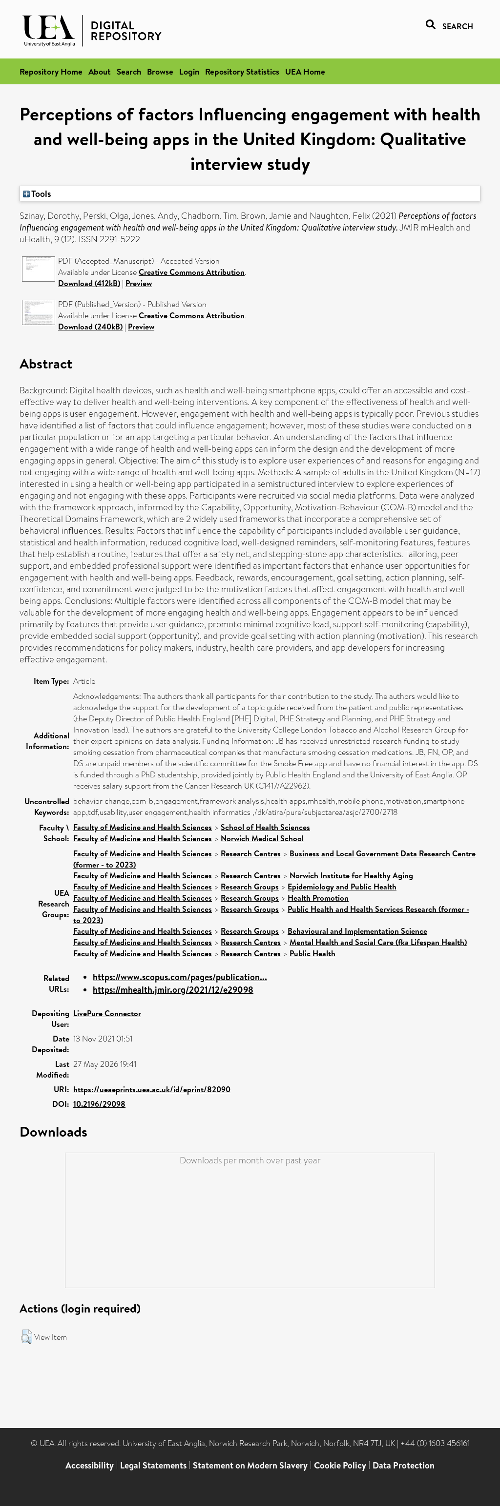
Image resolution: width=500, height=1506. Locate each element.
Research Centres (251, 853)
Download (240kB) (90, 326)
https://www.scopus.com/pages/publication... (180, 977)
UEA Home (305, 71)
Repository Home (51, 71)
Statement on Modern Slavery (250, 1465)
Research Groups (250, 886)
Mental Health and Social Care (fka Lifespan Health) (378, 942)
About (99, 71)
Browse (160, 71)
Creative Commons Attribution (192, 272)
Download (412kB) (89, 283)
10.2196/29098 (99, 1104)
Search (129, 71)
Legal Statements (153, 1465)
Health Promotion (318, 897)
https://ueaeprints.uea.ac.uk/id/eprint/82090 (151, 1089)
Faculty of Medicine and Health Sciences (142, 827)
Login (189, 71)
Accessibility (89, 1465)
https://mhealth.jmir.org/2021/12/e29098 (173, 990)
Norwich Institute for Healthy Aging (351, 875)
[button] (26, 1337)
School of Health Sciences (265, 827)
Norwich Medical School (262, 838)
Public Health (312, 953)
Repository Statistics (242, 71)
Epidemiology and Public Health (342, 886)
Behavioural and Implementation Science (357, 931)
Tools (40, 193)
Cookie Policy (340, 1465)
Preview (138, 283)
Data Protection (404, 1465)
